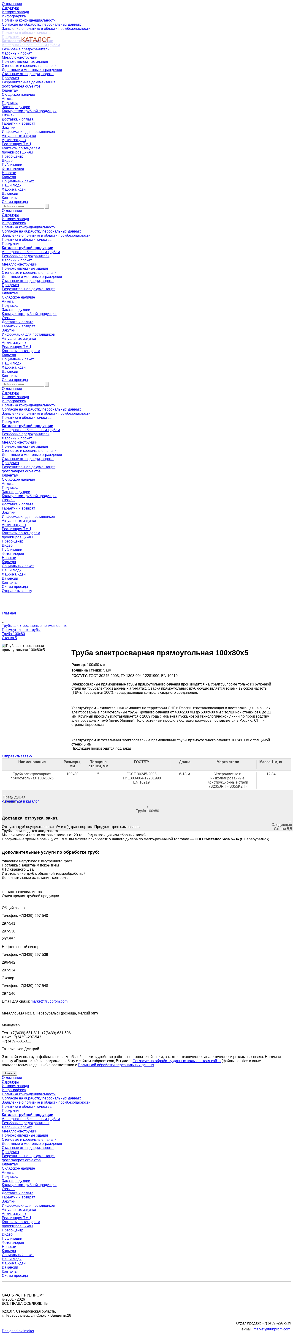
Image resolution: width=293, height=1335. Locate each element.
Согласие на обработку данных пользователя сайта (177, 1061)
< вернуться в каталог (20, 801)
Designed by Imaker (18, 1331)
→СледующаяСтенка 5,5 (281, 825)
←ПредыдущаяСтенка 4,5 (14, 797)
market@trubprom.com (49, 1001)
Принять (9, 1073)
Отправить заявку (17, 591)
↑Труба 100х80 (147, 809)
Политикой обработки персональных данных (116, 1065)
